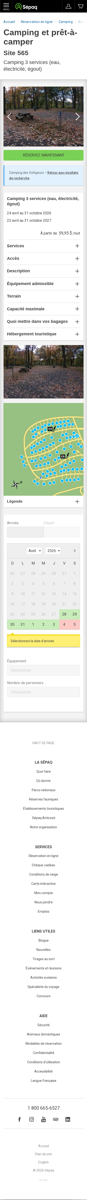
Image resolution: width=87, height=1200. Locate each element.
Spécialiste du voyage (43, 987)
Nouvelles (43, 950)
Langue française (43, 1081)
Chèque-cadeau (43, 865)
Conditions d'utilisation (43, 1062)
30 (12, 624)
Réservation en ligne (37, 22)
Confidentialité (43, 1053)
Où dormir (43, 781)
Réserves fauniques (43, 799)
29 (75, 614)
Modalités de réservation (44, 1043)
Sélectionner (21, 670)
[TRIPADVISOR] (55, 1119)
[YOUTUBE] (43, 1119)
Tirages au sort (43, 959)
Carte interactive (43, 884)
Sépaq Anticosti (43, 818)
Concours (44, 996)
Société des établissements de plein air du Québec (26, 7)
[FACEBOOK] (19, 1119)
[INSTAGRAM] (31, 1119)
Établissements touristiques (43, 808)
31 (23, 624)
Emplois (43, 911)
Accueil (9, 22)
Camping (66, 22)
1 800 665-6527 (44, 1108)
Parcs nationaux (43, 790)
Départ (49, 523)
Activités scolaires (43, 977)
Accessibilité (43, 1071)
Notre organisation (43, 827)
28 (64, 614)
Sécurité (43, 1025)
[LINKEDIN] (67, 1119)
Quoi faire (43, 771)
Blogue (44, 940)
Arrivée (13, 523)
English (43, 1162)
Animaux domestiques (43, 1034)
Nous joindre (44, 902)
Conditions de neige (43, 874)
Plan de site (43, 1154)
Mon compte (43, 893)
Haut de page (43, 743)
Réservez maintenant (43, 155)
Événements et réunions (43, 968)
